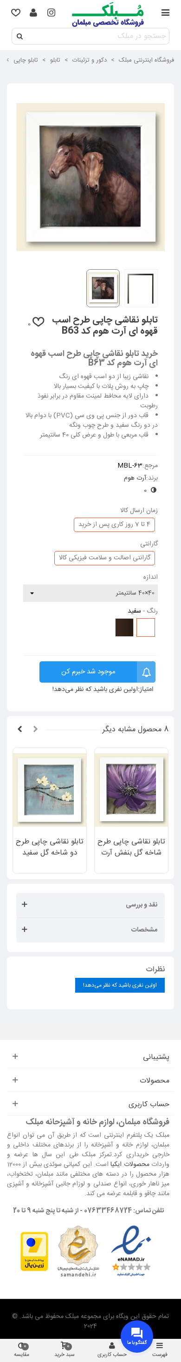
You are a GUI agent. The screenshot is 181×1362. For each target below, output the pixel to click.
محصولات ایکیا (129, 1164)
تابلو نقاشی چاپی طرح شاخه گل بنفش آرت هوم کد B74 (131, 853)
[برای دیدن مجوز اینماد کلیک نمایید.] (131, 1251)
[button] (35, 730)
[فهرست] (165, 14)
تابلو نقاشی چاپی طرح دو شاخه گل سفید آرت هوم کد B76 (50, 853)
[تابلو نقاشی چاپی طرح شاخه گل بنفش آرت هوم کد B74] (131, 790)
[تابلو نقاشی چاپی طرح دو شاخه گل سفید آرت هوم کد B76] (49, 790)
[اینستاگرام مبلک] (51, 14)
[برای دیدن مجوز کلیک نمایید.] (78, 1251)
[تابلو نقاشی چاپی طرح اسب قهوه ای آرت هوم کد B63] (90, 256)
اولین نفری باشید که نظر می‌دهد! (95, 690)
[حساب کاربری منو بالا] (33, 14)
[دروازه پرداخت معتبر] (34, 1251)
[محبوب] (16, 14)
